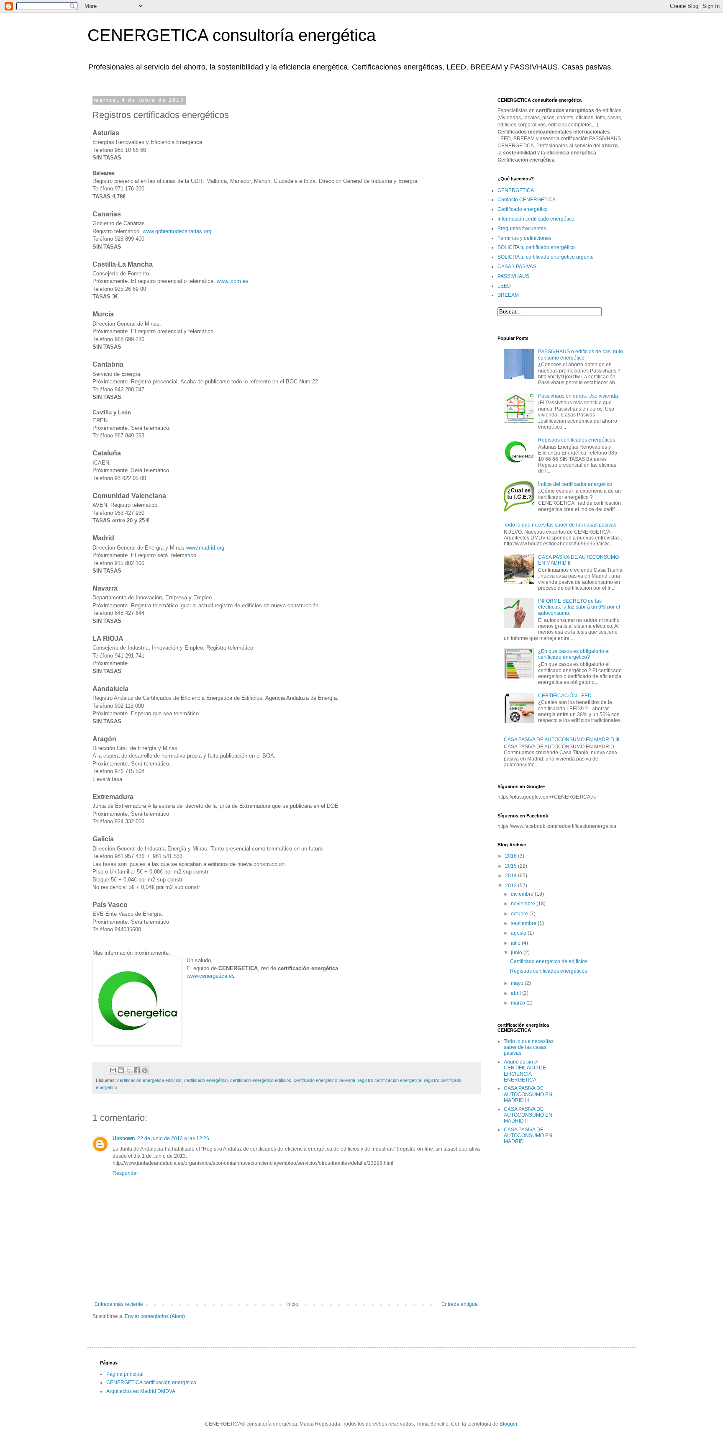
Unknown (124, 1138)
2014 (511, 876)
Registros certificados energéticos (576, 440)
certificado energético (206, 1080)
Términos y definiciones (524, 238)
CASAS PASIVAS (516, 267)
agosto (519, 933)
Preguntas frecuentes (521, 228)
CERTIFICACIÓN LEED (565, 696)
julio (516, 943)
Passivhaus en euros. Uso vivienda (578, 396)
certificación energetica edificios (149, 1080)
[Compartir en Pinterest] (145, 1070)
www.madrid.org (205, 548)
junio (517, 953)
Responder (125, 1173)
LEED (504, 286)
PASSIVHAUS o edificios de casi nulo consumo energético (580, 354)
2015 (511, 866)
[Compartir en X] (129, 1070)
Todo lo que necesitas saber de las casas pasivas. (561, 525)
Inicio (292, 1304)
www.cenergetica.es (211, 976)
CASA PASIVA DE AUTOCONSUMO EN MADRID (528, 1136)
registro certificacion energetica (389, 1080)
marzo (518, 1003)
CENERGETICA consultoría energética (231, 35)
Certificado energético (522, 209)
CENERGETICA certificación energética (151, 1382)
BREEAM (508, 295)
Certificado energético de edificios (548, 961)
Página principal (125, 1374)
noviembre (523, 904)
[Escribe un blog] (121, 1070)
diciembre (523, 894)
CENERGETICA (515, 190)
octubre (520, 914)
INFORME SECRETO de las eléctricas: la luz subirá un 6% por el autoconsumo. (579, 607)
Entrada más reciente (119, 1304)
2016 (511, 856)
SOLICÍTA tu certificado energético (536, 247)
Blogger (508, 1424)
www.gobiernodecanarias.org (177, 231)
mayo (518, 983)
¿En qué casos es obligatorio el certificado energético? (574, 654)
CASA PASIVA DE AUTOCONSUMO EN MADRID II (528, 1115)
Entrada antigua (459, 1304)
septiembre (524, 923)
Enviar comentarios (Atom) (155, 1316)
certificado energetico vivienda (324, 1080)
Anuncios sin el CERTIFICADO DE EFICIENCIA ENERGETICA (525, 1071)
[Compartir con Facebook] (137, 1070)
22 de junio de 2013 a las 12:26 (173, 1138)
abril (516, 993)
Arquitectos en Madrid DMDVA (140, 1391)
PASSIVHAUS (513, 276)
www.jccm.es (233, 281)
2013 (511, 886)
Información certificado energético (535, 219)
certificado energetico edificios (260, 1080)
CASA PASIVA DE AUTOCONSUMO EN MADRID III (561, 740)
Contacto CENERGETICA (526, 200)
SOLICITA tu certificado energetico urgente (545, 257)
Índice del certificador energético (575, 484)
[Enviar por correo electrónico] (113, 1070)
